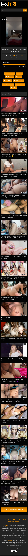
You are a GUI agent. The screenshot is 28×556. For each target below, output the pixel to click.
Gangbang (8, 80)
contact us (9, 540)
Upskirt (14, 87)
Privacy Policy (12, 519)
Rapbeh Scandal (9, 84)
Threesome (21, 84)
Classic (20, 73)
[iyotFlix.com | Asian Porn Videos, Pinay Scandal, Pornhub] (11, 4)
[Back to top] (23, 551)
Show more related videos (14, 509)
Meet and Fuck (19, 80)
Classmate (10, 76)
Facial (19, 76)
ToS (5, 519)
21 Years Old (10, 73)
